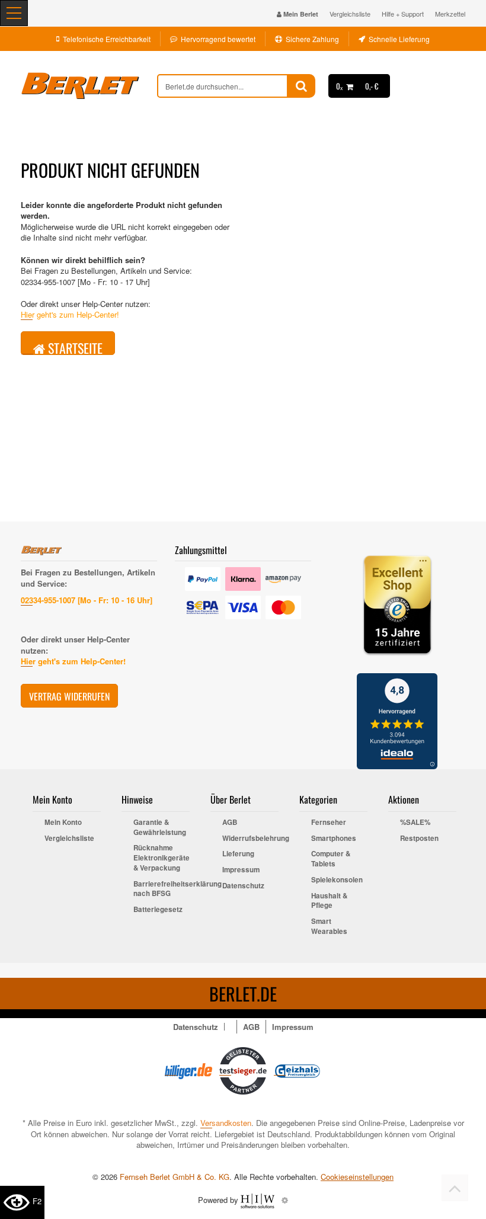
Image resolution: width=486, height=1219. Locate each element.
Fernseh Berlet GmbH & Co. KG (174, 1176)
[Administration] (285, 1199)
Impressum (241, 870)
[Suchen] (301, 86)
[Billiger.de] (188, 1070)
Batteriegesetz (158, 909)
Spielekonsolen (337, 880)
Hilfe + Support (403, 13)
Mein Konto (63, 822)
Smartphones (333, 838)
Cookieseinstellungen (357, 1177)
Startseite (74, 346)
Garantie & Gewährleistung (159, 827)
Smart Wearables (329, 926)
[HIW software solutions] (259, 1199)
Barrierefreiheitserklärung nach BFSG (161, 889)
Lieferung (238, 854)
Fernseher (328, 822)
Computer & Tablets (330, 859)
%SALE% (415, 822)
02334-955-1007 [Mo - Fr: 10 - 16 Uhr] (86, 600)
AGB (229, 822)
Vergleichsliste (350, 13)
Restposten (419, 838)
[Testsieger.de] (243, 1070)
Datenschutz (243, 886)
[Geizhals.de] (297, 1070)
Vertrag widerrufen (69, 696)
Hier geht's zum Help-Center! (70, 314)
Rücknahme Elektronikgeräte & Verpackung (161, 857)
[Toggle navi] (14, 13)
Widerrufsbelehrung (250, 838)
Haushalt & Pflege (329, 901)
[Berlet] (89, 86)
